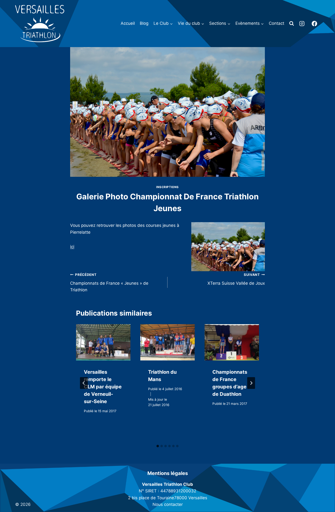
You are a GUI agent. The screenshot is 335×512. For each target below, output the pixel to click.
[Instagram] (301, 23)
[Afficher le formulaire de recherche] (291, 23)
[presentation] (103, 342)
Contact (276, 23)
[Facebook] (314, 23)
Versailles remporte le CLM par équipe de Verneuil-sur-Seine (103, 386)
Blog (144, 23)
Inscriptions (167, 187)
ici (72, 246)
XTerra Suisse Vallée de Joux (236, 279)
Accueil (128, 23)
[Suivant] (251, 383)
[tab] (157, 446)
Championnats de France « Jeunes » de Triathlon (109, 282)
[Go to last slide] (84, 383)
